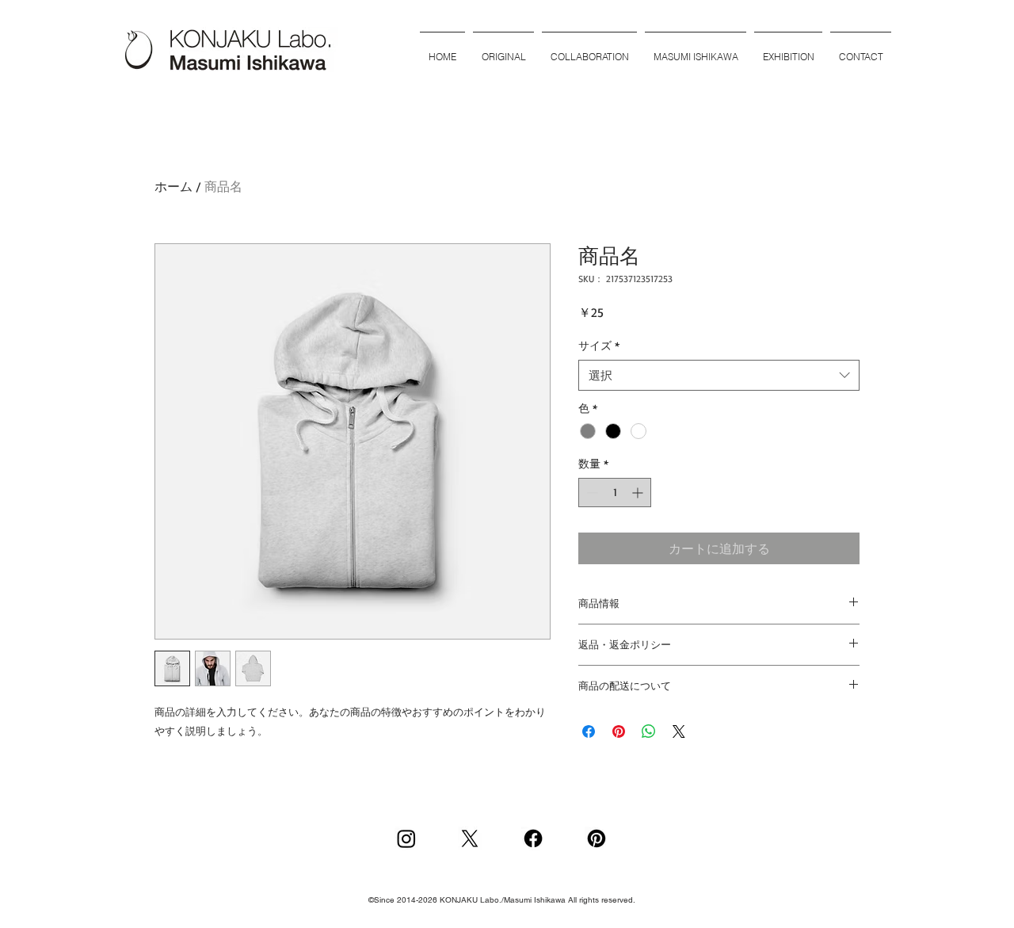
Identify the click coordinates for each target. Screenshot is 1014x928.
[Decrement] (590, 492)
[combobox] (719, 375)
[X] (470, 838)
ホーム (173, 186)
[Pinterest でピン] (618, 731)
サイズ (598, 345)
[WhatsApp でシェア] (648, 731)
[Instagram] (406, 838)
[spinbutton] (614, 492)
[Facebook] (533, 838)
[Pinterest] (596, 838)
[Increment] (639, 492)
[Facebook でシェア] (588, 731)
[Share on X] (678, 731)
